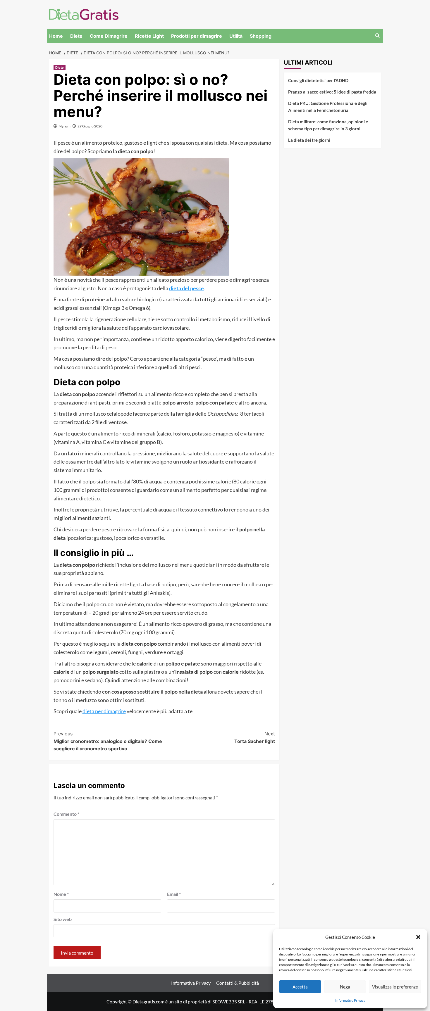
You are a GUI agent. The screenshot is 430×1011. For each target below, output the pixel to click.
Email (174, 894)
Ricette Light (149, 36)
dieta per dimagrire (104, 711)
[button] (418, 937)
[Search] (377, 36)
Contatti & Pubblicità (237, 983)
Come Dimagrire (109, 36)
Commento (66, 814)
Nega (345, 986)
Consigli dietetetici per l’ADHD (318, 80)
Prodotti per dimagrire (196, 36)
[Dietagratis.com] (83, 13)
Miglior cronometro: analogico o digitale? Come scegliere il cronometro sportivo (108, 741)
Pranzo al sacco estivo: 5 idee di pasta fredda (332, 91)
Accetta (300, 986)
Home (56, 36)
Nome (61, 894)
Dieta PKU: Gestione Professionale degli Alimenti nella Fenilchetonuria (327, 107)
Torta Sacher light (254, 737)
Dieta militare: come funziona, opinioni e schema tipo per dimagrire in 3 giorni (328, 125)
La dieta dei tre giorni (309, 140)
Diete (76, 36)
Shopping (260, 36)
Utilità (235, 36)
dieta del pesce (186, 288)
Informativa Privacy (350, 1000)
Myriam (64, 126)
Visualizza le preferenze (395, 986)
